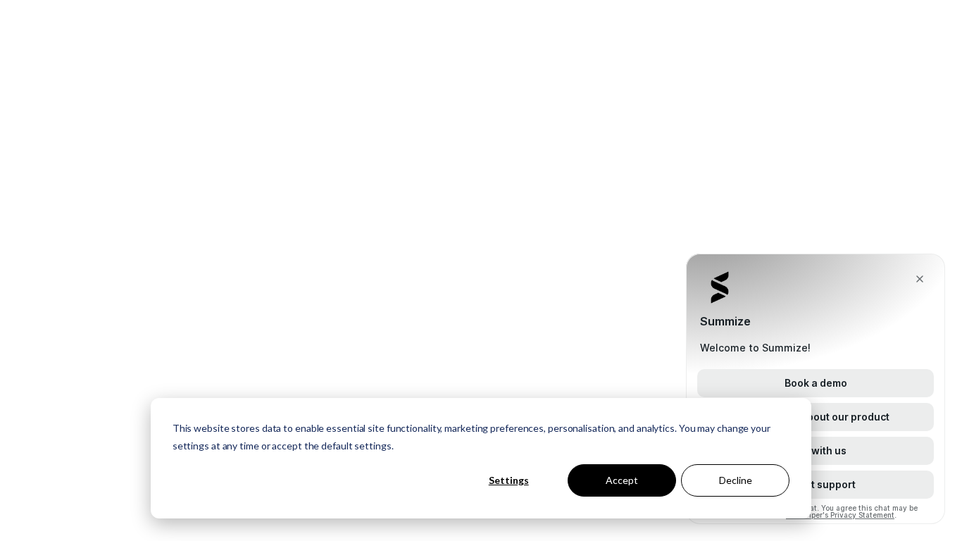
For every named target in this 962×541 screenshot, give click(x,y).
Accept (622, 480)
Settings (509, 480)
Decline (735, 480)
